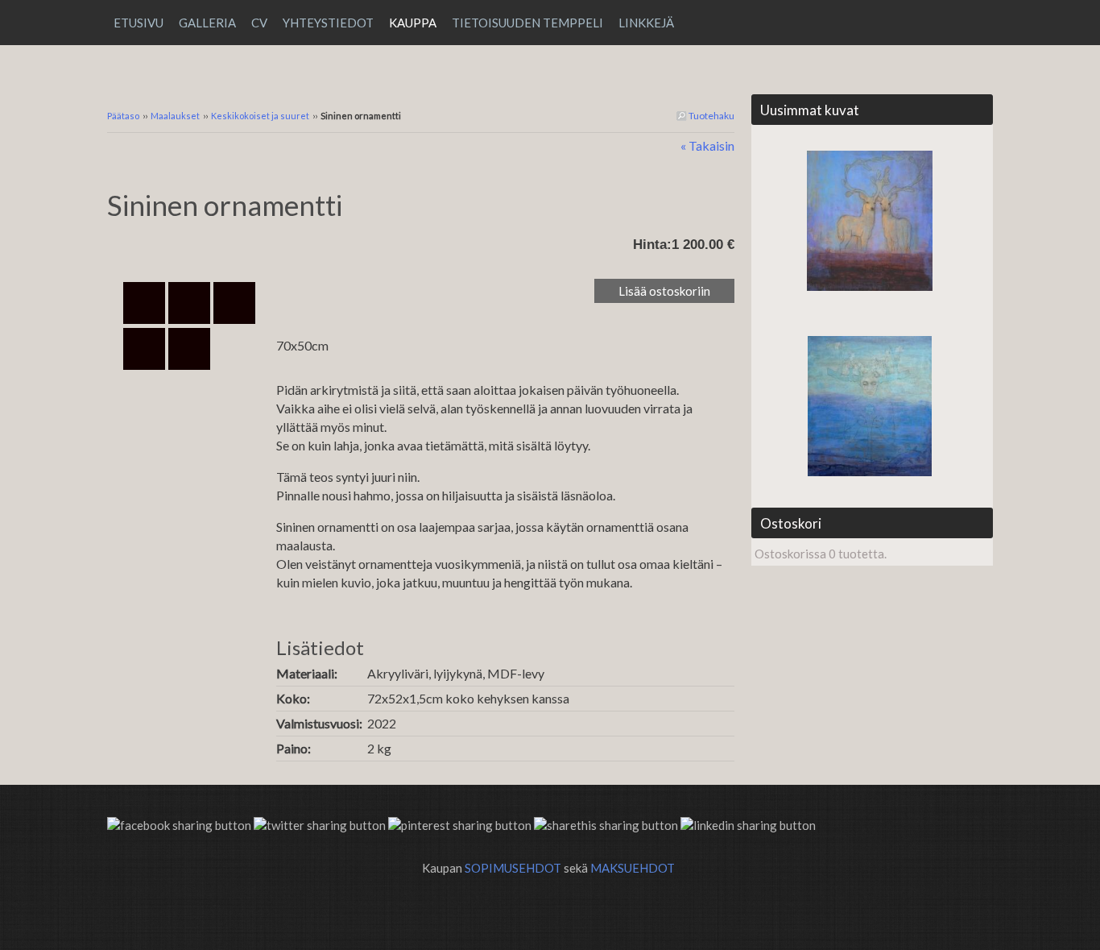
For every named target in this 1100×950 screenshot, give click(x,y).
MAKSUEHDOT (632, 868)
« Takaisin (707, 145)
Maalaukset (175, 115)
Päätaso (123, 115)
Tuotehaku (710, 116)
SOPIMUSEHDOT (513, 868)
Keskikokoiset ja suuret (260, 115)
